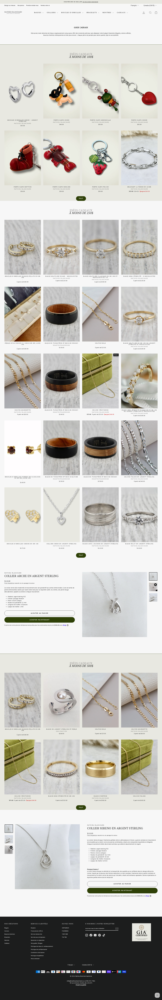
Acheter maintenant (40, 620)
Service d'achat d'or (36, 934)
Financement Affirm (37, 931)
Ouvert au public (81, 985)
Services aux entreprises (38, 937)
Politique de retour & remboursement (42, 946)
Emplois (33, 928)
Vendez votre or (45, 5)
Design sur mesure (9, 5)
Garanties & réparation (37, 940)
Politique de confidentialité (39, 949)
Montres (107, 12)
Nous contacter (35, 958)
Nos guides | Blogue (36, 943)
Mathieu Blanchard (13, 573)
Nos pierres (21, 5)
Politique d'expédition (37, 955)
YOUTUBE (65, 934)
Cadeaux (121, 12)
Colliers (51, 12)
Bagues (38, 12)
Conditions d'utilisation (38, 952)
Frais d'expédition (9, 583)
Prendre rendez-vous (32, 5)
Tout (81, 198)
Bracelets (92, 12)
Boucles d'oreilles (71, 12)
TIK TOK (64, 937)
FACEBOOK (65, 931)
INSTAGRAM (65, 928)
